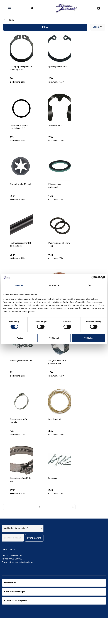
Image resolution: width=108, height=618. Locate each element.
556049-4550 (15, 555)
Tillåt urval (54, 338)
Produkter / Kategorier (15, 600)
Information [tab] (54, 285)
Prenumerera (34, 537)
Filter (45, 27)
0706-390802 (15, 558)
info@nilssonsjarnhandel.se (21, 562)
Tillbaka (8, 20)
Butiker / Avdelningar (14, 591)
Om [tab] (89, 285)
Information (10, 582)
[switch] (41, 327)
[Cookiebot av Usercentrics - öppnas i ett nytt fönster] (93, 278)
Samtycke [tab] (18, 285)
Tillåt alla (88, 338)
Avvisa (20, 338)
